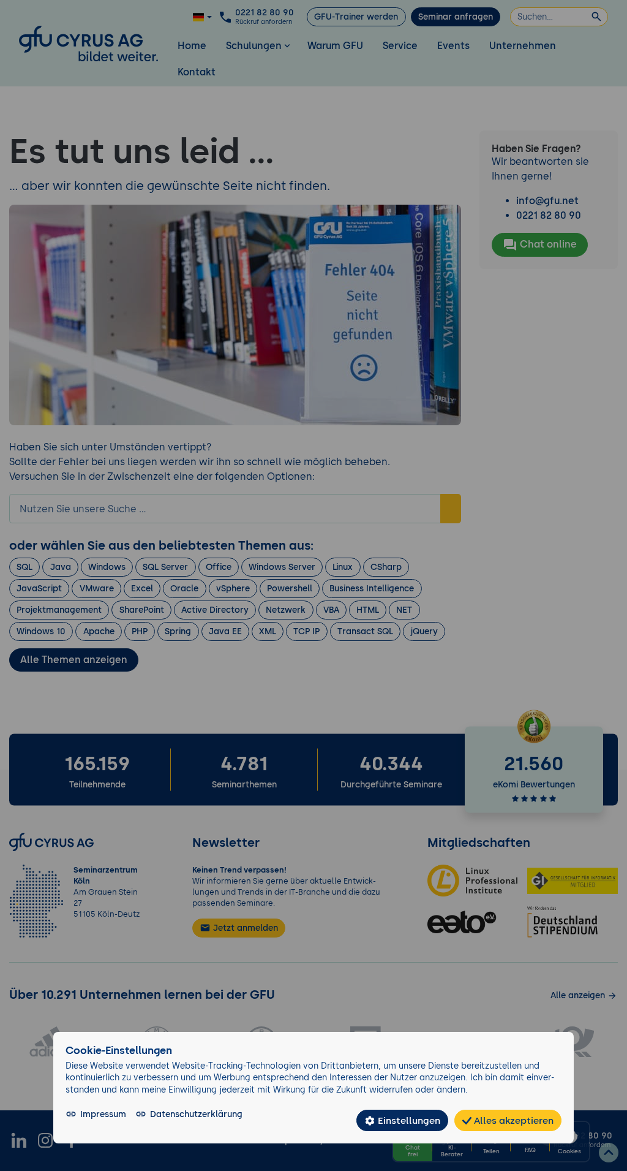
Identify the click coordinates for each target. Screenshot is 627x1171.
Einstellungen (407, 1120)
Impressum (103, 1114)
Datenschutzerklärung (196, 1114)
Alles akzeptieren (512, 1120)
